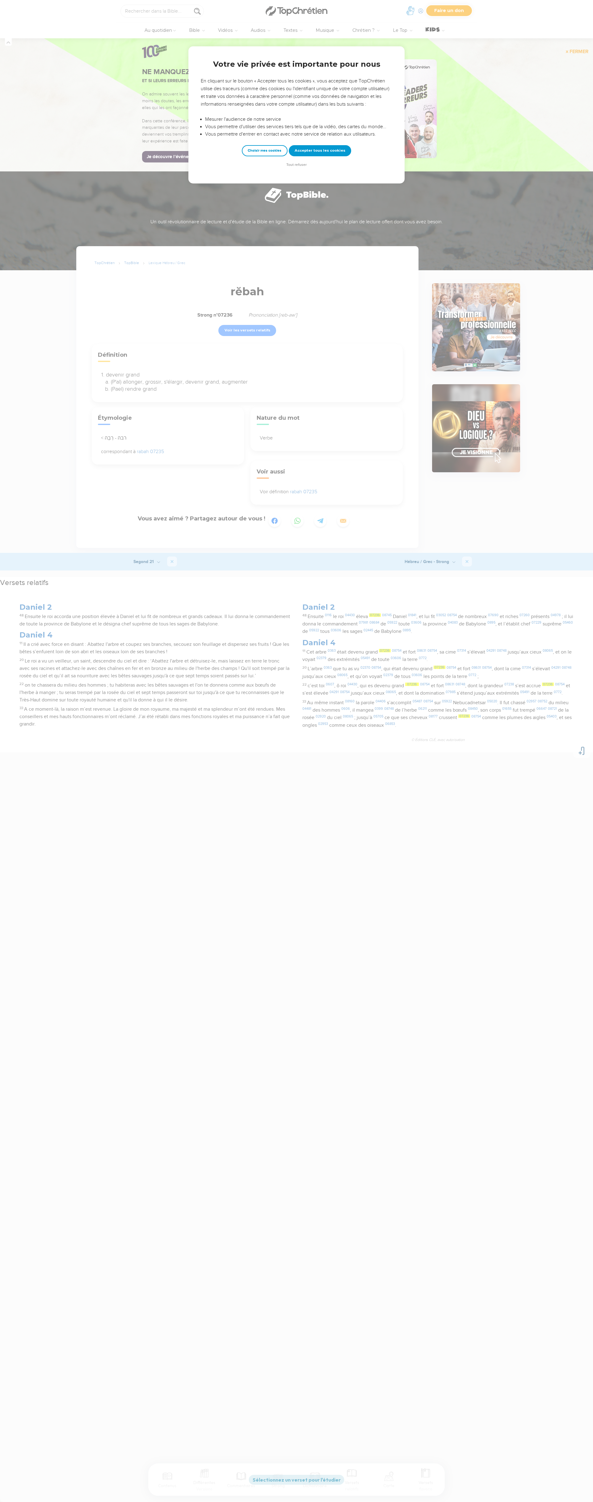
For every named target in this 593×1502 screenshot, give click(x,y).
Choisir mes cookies (264, 151)
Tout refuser (296, 165)
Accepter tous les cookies (320, 150)
